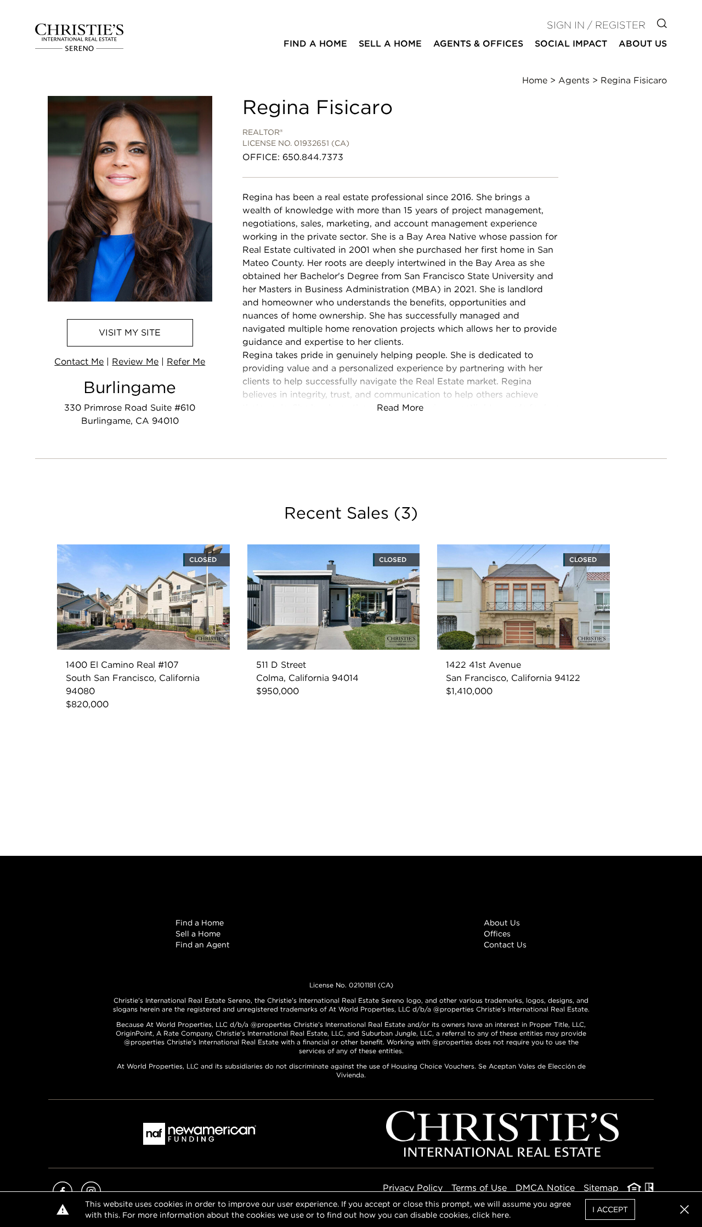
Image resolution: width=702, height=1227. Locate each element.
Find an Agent (203, 944)
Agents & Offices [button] (478, 43)
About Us (502, 922)
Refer (186, 361)
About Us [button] (643, 43)
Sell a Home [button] (390, 43)
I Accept (610, 1209)
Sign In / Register (596, 25)
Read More (400, 407)
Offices (497, 933)
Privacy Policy (413, 1188)
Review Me (135, 361)
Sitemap (601, 1188)
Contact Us (505, 944)
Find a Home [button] (315, 43)
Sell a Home (198, 933)
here (500, 1215)
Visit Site (130, 332)
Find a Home (200, 922)
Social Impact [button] (571, 43)
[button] (684, 1209)
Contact (79, 361)
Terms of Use (479, 1188)
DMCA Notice (545, 1188)
